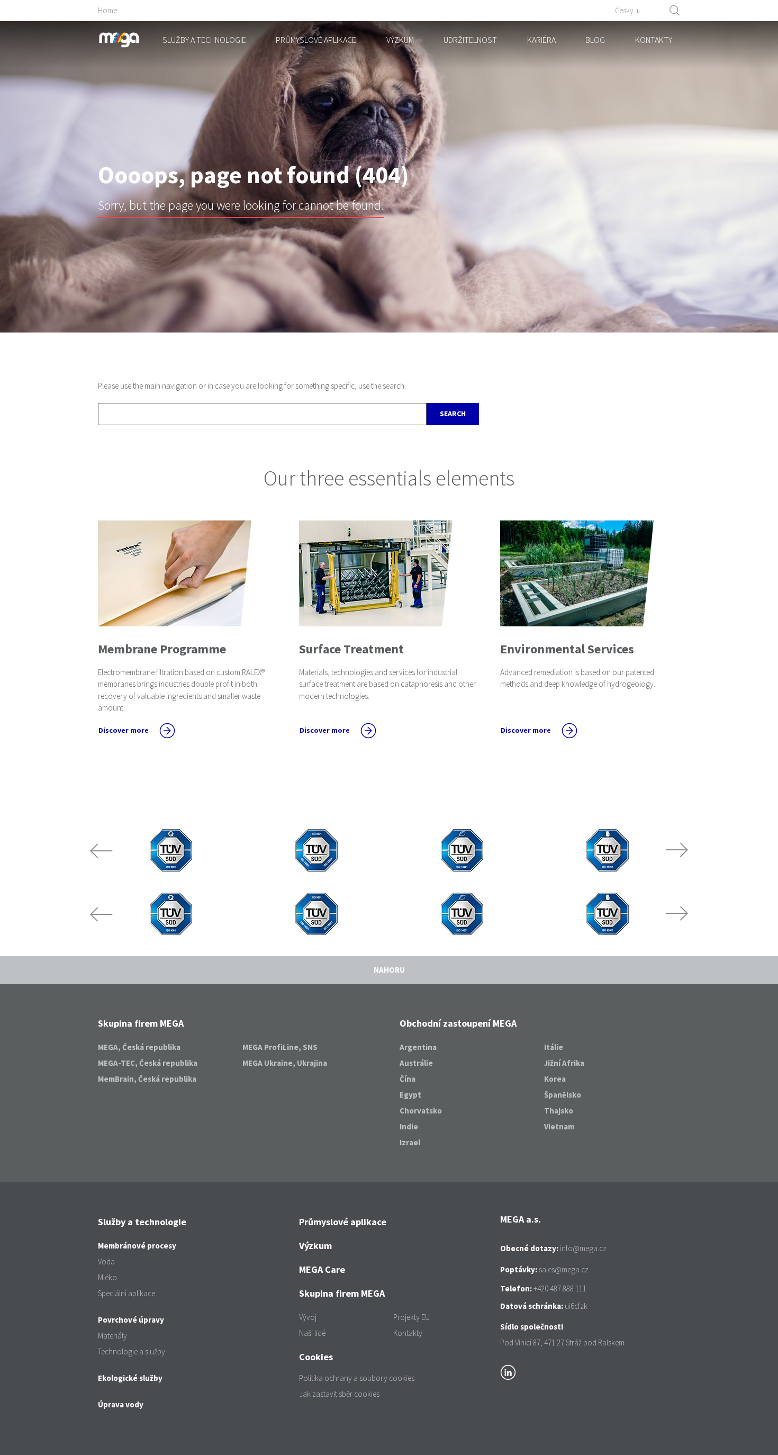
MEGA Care (322, 1269)
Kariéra (541, 39)
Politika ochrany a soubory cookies (356, 1378)
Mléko (107, 1277)
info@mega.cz (583, 1248)
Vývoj (307, 1317)
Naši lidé (312, 1333)
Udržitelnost (470, 39)
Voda (106, 1261)
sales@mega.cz (564, 1269)
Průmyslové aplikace (316, 39)
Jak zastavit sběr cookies (339, 1394)
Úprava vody (120, 1404)
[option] (170, 850)
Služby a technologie (204, 39)
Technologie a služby (131, 1351)
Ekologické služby (130, 1378)
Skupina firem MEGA (141, 1023)
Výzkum (400, 39)
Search (453, 413)
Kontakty (653, 39)
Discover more (123, 730)
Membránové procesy (137, 1246)
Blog (595, 39)
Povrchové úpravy (131, 1320)
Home (107, 10)
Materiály (112, 1336)
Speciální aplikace (126, 1293)
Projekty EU (411, 1317)
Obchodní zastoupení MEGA (458, 1023)
